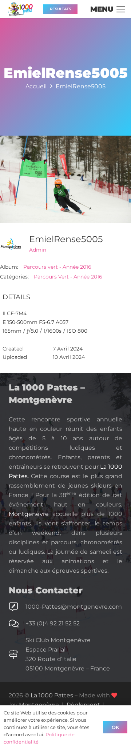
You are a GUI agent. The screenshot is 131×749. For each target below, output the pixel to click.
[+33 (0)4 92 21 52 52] (17, 623)
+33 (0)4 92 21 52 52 (52, 623)
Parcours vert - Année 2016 (57, 267)
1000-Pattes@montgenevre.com (73, 606)
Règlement (83, 704)
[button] (108, 9)
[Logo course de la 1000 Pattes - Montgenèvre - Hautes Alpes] (20, 9)
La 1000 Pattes (52, 695)
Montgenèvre (29, 513)
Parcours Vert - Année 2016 (68, 276)
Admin (37, 250)
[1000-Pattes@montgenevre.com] (17, 606)
